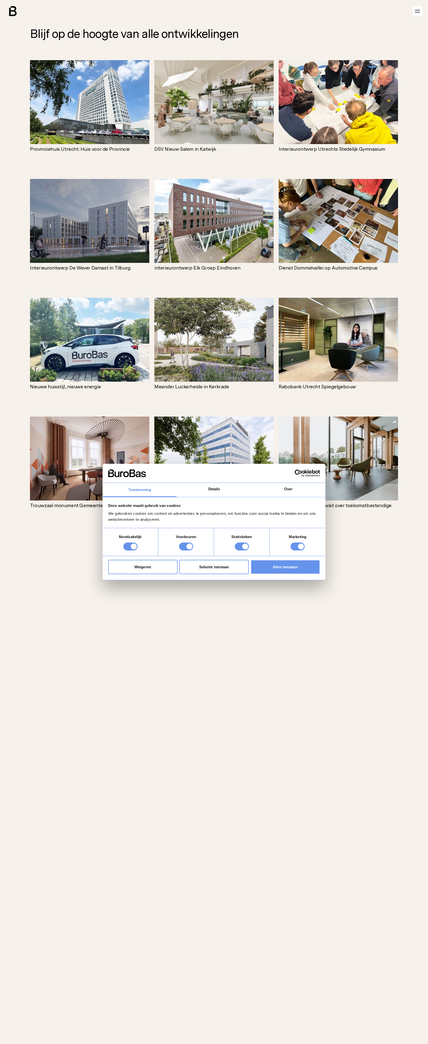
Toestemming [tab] (139, 490)
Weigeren (142, 567)
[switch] (186, 546)
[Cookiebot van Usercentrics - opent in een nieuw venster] (298, 473)
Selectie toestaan (214, 567)
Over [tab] (288, 489)
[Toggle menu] (417, 11)
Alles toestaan (285, 567)
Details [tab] (214, 489)
